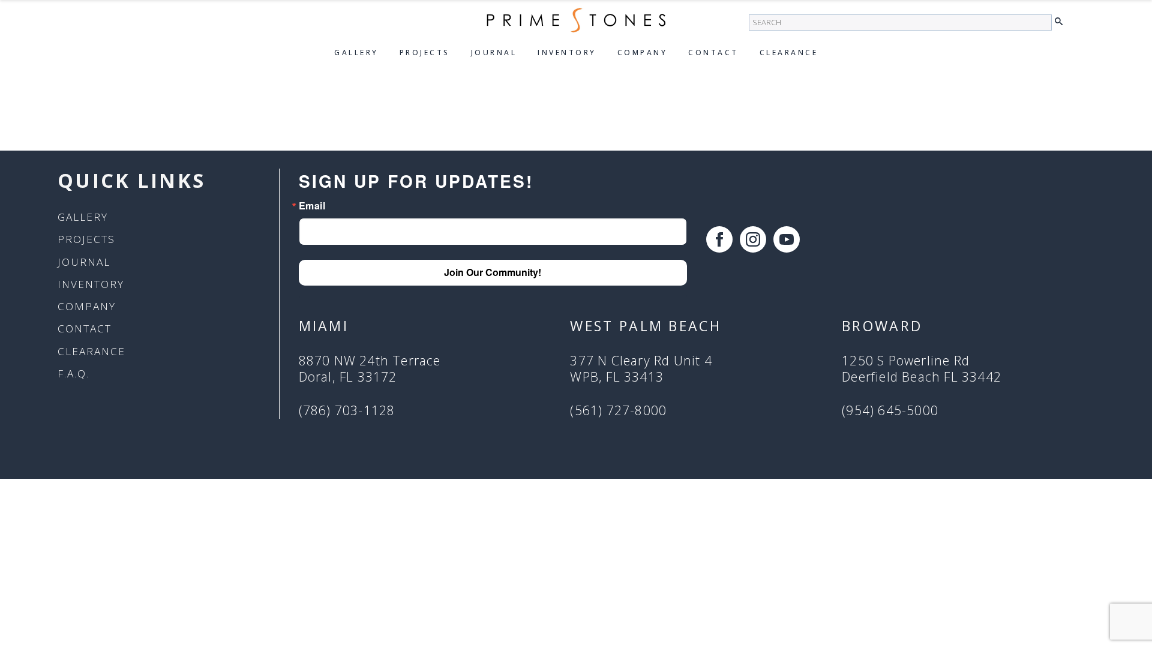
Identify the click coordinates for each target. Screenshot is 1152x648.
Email (312, 206)
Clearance (789, 52)
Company (642, 52)
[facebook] (719, 239)
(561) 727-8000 (618, 411)
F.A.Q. (73, 373)
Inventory (567, 52)
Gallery (356, 52)
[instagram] (753, 239)
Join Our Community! (492, 272)
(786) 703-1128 (347, 411)
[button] (1062, 22)
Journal (494, 52)
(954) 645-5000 (890, 411)
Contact (713, 52)
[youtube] (786, 239)
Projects (425, 52)
